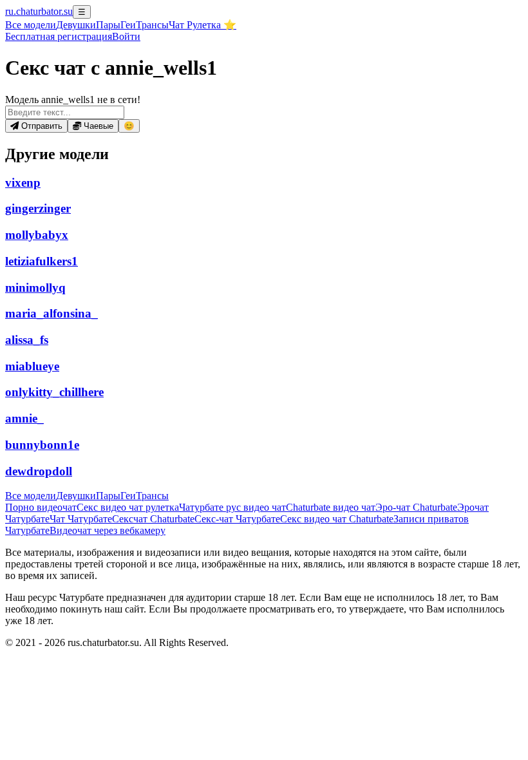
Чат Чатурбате (81, 518)
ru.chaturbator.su (39, 11)
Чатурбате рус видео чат (232, 507)
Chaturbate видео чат (330, 507)
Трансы (152, 24)
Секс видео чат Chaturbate (336, 518)
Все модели (30, 495)
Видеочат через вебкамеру (107, 530)
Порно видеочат (41, 507)
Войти (126, 36)
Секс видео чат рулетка (128, 507)
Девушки (76, 24)
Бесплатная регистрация (58, 36)
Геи (128, 24)
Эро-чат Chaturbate (416, 507)
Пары (108, 24)
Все (30, 24)
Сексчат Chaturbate (153, 518)
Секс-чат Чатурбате (237, 518)
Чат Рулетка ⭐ (202, 24)
